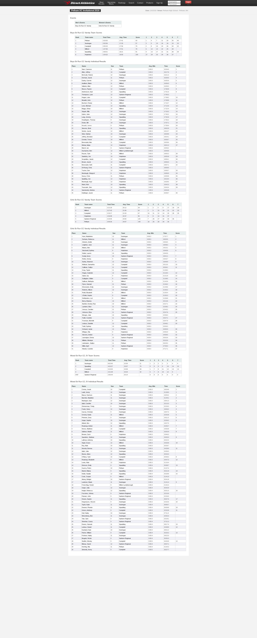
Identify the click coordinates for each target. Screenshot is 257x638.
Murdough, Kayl (87, 181)
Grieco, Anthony (87, 510)
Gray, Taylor (86, 270)
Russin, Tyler (86, 153)
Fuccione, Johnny (87, 493)
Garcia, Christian (87, 412)
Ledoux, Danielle (87, 323)
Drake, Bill (85, 122)
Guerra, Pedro (86, 468)
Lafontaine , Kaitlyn (88, 343)
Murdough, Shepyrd (88, 173)
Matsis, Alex (86, 247)
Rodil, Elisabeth (87, 292)
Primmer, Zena (86, 417)
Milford (87, 49)
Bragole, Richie (87, 538)
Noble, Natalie (86, 474)
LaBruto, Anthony (87, 440)
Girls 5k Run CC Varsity (106, 26)
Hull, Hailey (85, 513)
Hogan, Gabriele (87, 273)
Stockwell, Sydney (88, 250)
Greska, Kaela (86, 415)
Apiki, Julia (85, 451)
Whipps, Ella (86, 332)
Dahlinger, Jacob (87, 193)
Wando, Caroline (87, 349)
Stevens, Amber (87, 335)
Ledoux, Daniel (86, 527)
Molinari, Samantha (88, 264)
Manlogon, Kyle (87, 400)
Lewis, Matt (85, 462)
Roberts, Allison (87, 290)
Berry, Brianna (86, 301)
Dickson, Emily (86, 465)
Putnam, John (86, 496)
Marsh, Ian (85, 148)
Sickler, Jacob (86, 131)
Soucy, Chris (86, 176)
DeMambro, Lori (87, 298)
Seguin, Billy (86, 111)
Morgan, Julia (86, 315)
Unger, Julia (85, 488)
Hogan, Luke (86, 97)
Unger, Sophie (86, 420)
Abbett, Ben (85, 423)
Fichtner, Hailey (87, 535)
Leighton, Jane (87, 245)
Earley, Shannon (87, 261)
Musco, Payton (87, 89)
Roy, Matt (85, 445)
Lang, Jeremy (86, 117)
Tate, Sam (85, 518)
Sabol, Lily (85, 276)
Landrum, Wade (87, 482)
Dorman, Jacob (87, 78)
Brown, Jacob (86, 162)
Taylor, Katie (86, 504)
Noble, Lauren (86, 253)
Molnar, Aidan (86, 145)
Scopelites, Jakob (87, 159)
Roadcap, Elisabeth (88, 459)
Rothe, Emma (86, 259)
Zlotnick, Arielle (87, 242)
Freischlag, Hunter (88, 485)
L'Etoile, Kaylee (87, 295)
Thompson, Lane (87, 94)
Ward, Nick (85, 184)
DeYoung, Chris (87, 167)
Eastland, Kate (86, 530)
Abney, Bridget (86, 479)
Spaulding (88, 52)
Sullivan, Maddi (86, 431)
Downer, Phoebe (87, 507)
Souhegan (88, 43)
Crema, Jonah (86, 389)
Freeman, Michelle (88, 320)
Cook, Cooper (86, 476)
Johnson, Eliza (87, 312)
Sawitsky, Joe (86, 156)
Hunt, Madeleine (87, 236)
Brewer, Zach (86, 434)
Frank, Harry (86, 409)
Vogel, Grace (86, 443)
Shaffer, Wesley (87, 541)
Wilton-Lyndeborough (126, 151)
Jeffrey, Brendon (87, 137)
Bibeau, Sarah (86, 544)
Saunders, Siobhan (88, 437)
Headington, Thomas (88, 120)
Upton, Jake (86, 114)
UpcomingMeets (111, 3)
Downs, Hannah (87, 524)
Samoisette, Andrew (88, 190)
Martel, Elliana (86, 471)
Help (188, 4)
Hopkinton (88, 54)
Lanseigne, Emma (88, 337)
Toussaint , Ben (87, 187)
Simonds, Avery (87, 549)
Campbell (88, 46)
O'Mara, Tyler (86, 457)
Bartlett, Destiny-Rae (89, 304)
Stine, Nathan (86, 134)
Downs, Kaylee (87, 499)
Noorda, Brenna (87, 448)
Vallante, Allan (86, 86)
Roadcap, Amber (87, 426)
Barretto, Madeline (88, 398)
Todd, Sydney (86, 326)
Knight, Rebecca (87, 490)
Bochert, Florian (87, 103)
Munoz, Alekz (86, 454)
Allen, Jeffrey (86, 72)
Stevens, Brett (86, 128)
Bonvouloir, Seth (87, 165)
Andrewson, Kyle (87, 92)
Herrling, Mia (86, 547)
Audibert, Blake (87, 83)
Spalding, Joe (86, 179)
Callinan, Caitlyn (87, 267)
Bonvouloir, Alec (87, 142)
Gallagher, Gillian (87, 278)
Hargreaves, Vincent (88, 502)
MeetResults (101, 3)
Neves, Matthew (87, 429)
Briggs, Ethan (86, 108)
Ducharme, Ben (87, 151)
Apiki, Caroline (86, 403)
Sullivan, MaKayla (88, 281)
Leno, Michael (86, 106)
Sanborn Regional (125, 94)
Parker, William (86, 533)
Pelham (87, 40)
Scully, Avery (86, 256)
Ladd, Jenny (86, 392)
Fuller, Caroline (87, 318)
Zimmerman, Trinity (88, 406)
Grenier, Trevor (87, 139)
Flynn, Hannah (87, 284)
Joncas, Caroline (87, 309)
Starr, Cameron (87, 69)
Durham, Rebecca (88, 239)
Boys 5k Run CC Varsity (83, 26)
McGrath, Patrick (87, 75)
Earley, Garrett (86, 80)
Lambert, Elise (86, 306)
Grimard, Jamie (87, 329)
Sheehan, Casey (87, 521)
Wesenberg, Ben (87, 516)
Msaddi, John (86, 100)
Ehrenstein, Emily (87, 287)
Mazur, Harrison (87, 395)
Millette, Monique (87, 340)
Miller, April (85, 346)
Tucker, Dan (86, 170)
